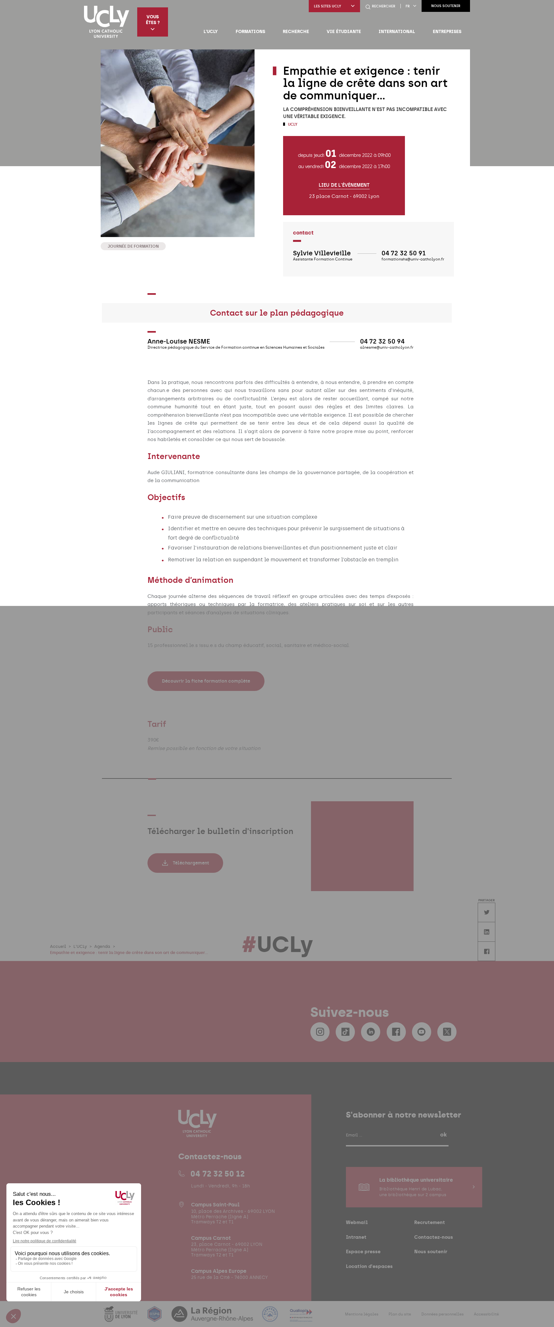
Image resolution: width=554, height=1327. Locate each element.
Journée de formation (133, 246)
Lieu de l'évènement (344, 185)
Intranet (356, 1237)
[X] (447, 1032)
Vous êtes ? (153, 19)
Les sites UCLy (327, 6)
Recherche (296, 31)
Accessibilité (486, 1314)
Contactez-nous (433, 1237)
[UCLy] (106, 22)
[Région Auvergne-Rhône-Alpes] (213, 1318)
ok (443, 1134)
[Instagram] (320, 1032)
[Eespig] (155, 1318)
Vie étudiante (344, 31)
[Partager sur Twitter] (486, 912)
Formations (250, 31)
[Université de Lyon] (121, 1318)
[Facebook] (396, 1032)
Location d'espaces (369, 1266)
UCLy (292, 124)
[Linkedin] (370, 1032)
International (397, 31)
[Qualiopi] (301, 1318)
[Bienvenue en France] (270, 1318)
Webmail (357, 1222)
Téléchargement (191, 863)
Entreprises (447, 31)
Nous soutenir (445, 6)
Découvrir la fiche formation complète (206, 681)
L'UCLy (211, 31)
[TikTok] (345, 1032)
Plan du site (400, 1314)
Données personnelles (442, 1314)
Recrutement (429, 1222)
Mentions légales (361, 1314)
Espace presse (363, 1251)
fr (408, 6)
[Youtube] (421, 1032)
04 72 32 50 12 (217, 1173)
